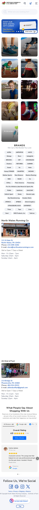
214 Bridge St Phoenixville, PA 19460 (10, 382)
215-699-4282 (13, 245)
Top (20, 506)
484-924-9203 (13, 385)
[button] (1, 458)
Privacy (15, 491)
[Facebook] (11, 487)
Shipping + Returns (25, 491)
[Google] (17, 487)
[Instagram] (22, 487)
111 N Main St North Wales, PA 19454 (10, 241)
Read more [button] (12, 462)
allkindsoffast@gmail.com (17, 387)
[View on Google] (6, 449)
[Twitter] (28, 487)
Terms (10, 491)
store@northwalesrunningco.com (20, 247)
